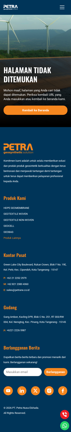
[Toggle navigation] (62, 7)
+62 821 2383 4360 (17, 284)
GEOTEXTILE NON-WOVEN (19, 219)
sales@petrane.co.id (18, 290)
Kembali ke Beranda (35, 110)
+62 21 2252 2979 (16, 277)
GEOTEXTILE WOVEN (16, 213)
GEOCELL (9, 225)
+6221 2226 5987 (16, 330)
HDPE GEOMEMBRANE (16, 207)
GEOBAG (8, 232)
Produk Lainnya (12, 237)
